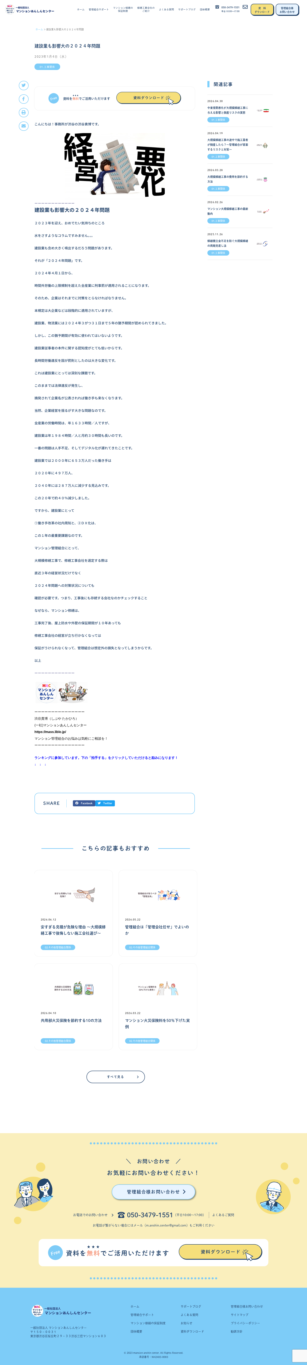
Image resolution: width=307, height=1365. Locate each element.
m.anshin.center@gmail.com (166, 1225)
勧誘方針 (236, 1331)
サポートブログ (187, 9)
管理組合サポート (99, 9)
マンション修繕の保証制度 (123, 9)
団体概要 (205, 9)
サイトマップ (239, 1314)
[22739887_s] (114, 165)
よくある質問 (166, 9)
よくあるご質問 (223, 1214)
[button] (24, 85)
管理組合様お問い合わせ (247, 1306)
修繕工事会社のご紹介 (146, 9)
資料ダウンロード (192, 1331)
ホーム (81, 9)
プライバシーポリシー (245, 1323)
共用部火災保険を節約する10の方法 (71, 1020)
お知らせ (186, 1323)
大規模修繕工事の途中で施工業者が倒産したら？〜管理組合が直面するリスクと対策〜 (227, 145)
